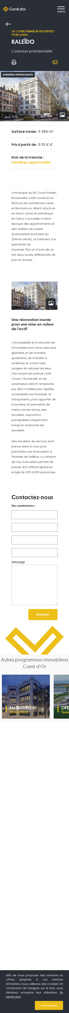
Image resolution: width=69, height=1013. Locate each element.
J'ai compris (49, 1005)
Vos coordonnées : (23, 505)
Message (18, 562)
